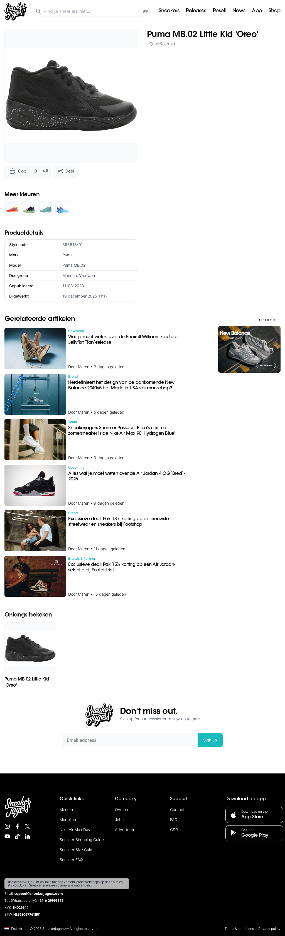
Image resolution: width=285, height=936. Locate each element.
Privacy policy (269, 929)
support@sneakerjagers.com (38, 894)
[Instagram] (7, 826)
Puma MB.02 (73, 265)
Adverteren (125, 829)
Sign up (210, 740)
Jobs (119, 819)
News (238, 11)
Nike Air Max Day (75, 829)
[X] (27, 826)
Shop (275, 11)
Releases (196, 11)
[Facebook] (17, 826)
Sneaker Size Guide (77, 849)
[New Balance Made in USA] (249, 349)
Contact (177, 809)
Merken (66, 809)
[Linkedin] (27, 836)
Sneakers (169, 11)
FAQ (174, 819)
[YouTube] (7, 836)
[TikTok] (17, 836)
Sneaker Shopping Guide (82, 839)
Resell (219, 11)
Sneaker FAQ (71, 859)
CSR (174, 829)
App (257, 11)
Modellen (68, 819)
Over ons (123, 809)
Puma (67, 254)
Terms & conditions (239, 929)
